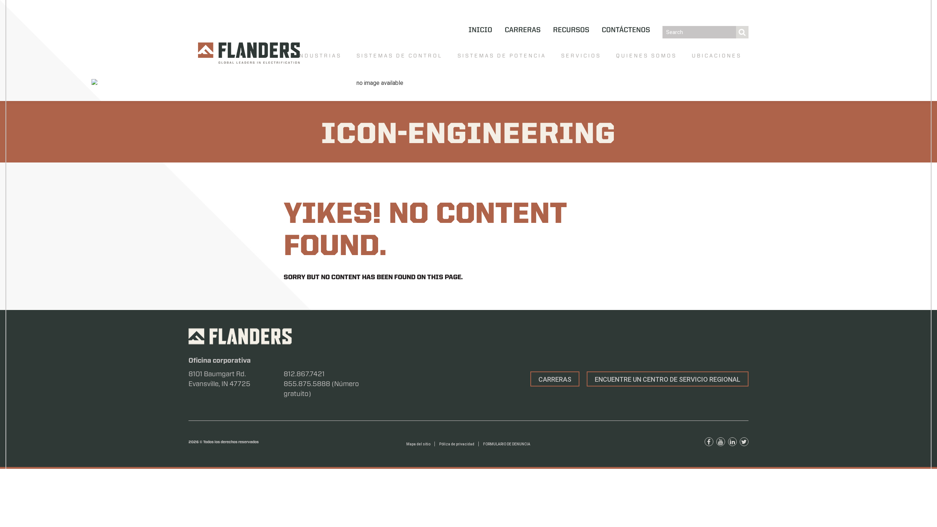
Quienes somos (646, 56)
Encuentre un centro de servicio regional (667, 379)
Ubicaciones (717, 56)
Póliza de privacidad (456, 444)
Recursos (571, 30)
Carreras (523, 30)
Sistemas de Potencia (502, 56)
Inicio (480, 30)
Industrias (318, 56)
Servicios (581, 56)
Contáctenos (626, 30)
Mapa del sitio (418, 444)
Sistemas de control (399, 56)
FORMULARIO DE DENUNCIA (506, 444)
